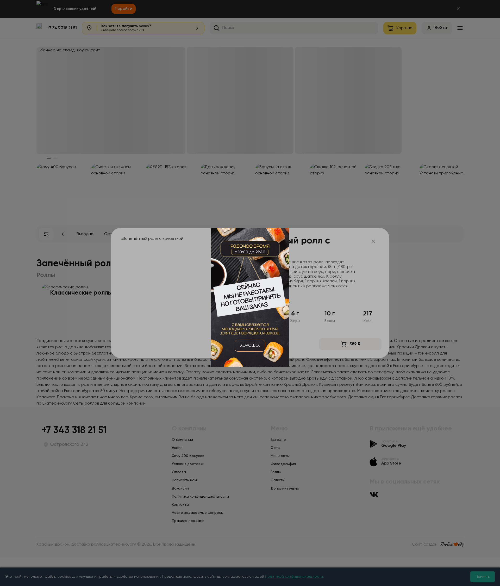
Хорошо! (250, 346)
